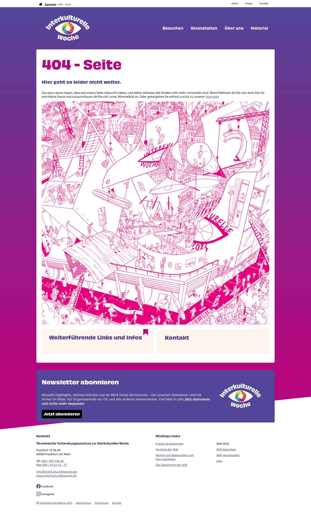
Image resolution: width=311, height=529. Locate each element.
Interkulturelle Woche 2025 (56, 503)
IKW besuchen (226, 449)
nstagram (48, 494)
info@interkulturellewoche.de (56, 472)
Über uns (234, 28)
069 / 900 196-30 (53, 461)
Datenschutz (83, 503)
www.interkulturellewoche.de (56, 476)
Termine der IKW (167, 449)
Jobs (219, 461)
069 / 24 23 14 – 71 (54, 465)
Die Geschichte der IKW (171, 465)
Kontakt (116, 503)
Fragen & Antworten (169, 444)
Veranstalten (204, 28)
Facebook (47, 486)
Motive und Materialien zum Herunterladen (175, 457)
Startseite (50, 4)
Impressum (102, 503)
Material (259, 28)
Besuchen (173, 28)
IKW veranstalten (228, 455)
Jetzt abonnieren (62, 414)
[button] (155, 323)
